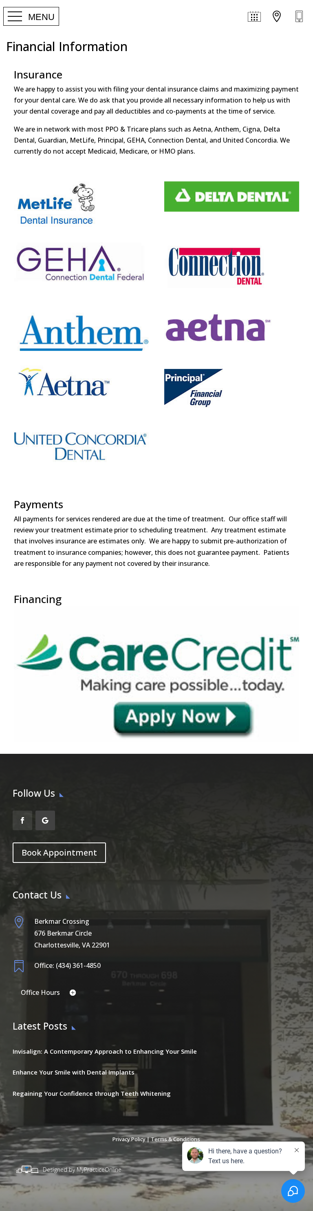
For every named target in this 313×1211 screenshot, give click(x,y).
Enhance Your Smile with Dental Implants (73, 1072)
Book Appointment (59, 852)
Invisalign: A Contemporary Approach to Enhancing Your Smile (105, 1051)
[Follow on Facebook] (22, 820)
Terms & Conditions (175, 1139)
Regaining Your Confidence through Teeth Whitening (92, 1093)
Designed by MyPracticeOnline (82, 1169)
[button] (31, 16)
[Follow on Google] (45, 820)
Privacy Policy (128, 1139)
